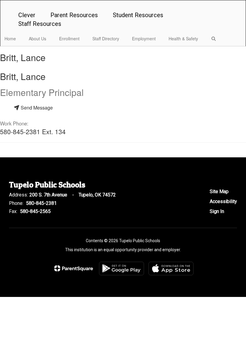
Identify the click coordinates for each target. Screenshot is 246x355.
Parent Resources (74, 15)
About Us (37, 39)
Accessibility (223, 201)
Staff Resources (39, 23)
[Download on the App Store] (171, 268)
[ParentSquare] (73, 268)
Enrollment (69, 39)
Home (10, 39)
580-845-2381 (41, 203)
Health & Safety (183, 39)
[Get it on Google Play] (121, 268)
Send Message (36, 107)
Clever (26, 15)
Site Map (219, 191)
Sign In (217, 211)
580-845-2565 (35, 211)
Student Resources (138, 15)
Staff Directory (105, 39)
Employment (144, 39)
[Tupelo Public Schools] (122, 4)
